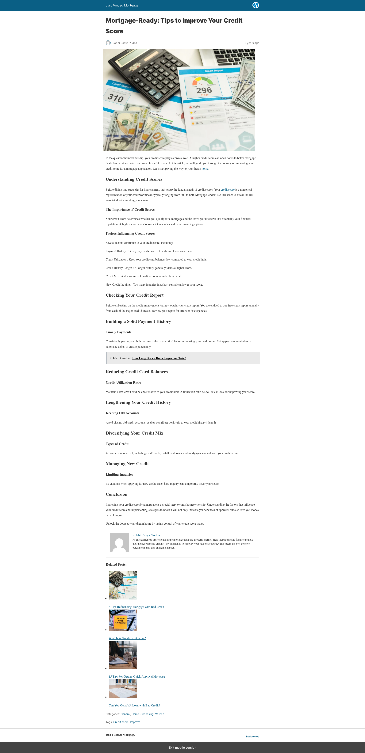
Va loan (159, 714)
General (125, 714)
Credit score (121, 722)
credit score (228, 189)
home (205, 168)
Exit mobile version (182, 747)
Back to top (252, 736)
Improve (135, 722)
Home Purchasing (143, 714)
